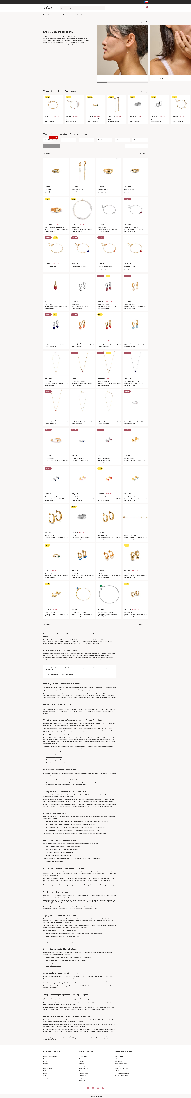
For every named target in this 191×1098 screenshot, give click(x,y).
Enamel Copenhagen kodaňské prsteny (56, 763)
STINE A (45, 732)
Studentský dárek (83, 1066)
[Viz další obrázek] (146, 22)
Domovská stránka (48, 15)
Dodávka (117, 1058)
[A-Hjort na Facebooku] (88, 1088)
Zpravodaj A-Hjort (119, 1056)
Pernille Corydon (61, 732)
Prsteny (45, 1061)
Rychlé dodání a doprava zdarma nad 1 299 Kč (75, 2)
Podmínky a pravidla (120, 1070)
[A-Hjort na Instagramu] (93, 1088)
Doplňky (45, 1073)
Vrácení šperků (118, 1066)
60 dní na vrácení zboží (95, 2)
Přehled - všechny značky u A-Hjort (65, 15)
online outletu (94, 1007)
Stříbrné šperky (83, 1075)
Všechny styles (47, 1078)
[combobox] (83, 8)
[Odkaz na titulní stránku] (47, 8)
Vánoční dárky (82, 1070)
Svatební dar (82, 1080)
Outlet (44, 1075)
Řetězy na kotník (47, 1068)
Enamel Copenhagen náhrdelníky (54, 757)
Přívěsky (45, 1070)
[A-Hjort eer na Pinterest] (98, 1088)
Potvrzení (81, 1061)
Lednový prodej (83, 1056)
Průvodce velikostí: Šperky (121, 1075)
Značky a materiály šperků (121, 1068)
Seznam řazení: (119, 146)
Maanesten (51, 732)
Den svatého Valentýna (85, 1058)
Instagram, (70, 1020)
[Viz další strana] (147, 153)
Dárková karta (118, 1061)
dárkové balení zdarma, (66, 833)
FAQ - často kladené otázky (122, 1073)
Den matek (82, 1063)
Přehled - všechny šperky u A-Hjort (52, 1056)
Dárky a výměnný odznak (121, 1063)
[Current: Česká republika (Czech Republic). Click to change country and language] (146, 2)
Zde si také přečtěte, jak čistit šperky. (53, 861)
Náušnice (45, 1058)
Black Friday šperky (84, 1068)
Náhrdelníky (46, 1066)
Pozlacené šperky (83, 1073)
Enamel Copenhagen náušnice (54, 754)
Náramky (45, 1063)
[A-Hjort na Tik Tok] (103, 1088)
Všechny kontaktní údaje (95, 1096)
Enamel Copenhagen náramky (54, 760)
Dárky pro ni (82, 1078)
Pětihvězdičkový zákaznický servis (112, 2)
